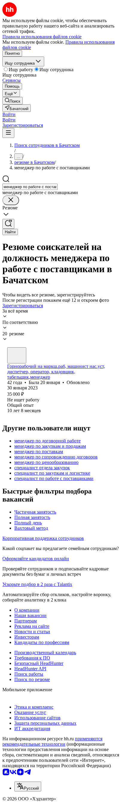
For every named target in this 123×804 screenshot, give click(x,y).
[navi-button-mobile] (8, 133)
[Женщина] (16, 355)
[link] (12, 100)
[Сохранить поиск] (8, 224)
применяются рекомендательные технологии (52, 741)
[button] (9, 114)
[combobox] (30, 187)
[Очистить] (10, 200)
